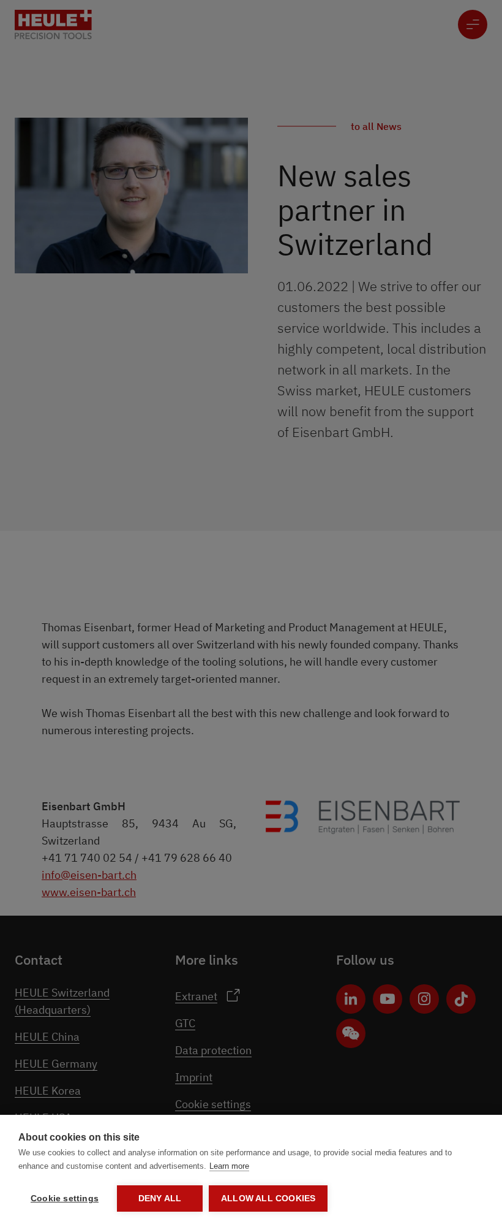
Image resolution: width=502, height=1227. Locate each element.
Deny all (160, 1198)
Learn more (229, 1166)
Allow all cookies (268, 1198)
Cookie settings (65, 1198)
